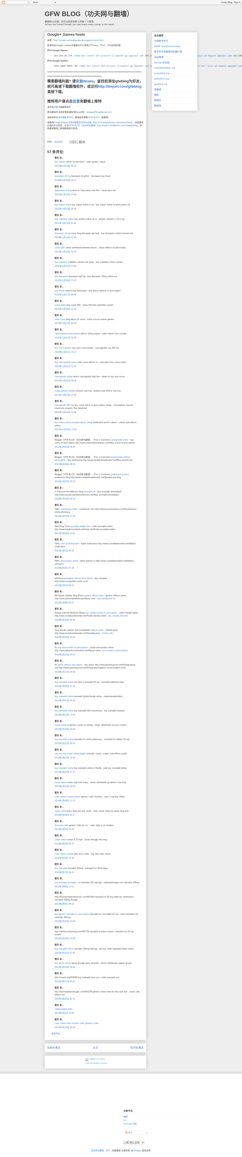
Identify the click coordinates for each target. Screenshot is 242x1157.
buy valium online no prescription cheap (73, 422)
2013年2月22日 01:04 (65, 700)
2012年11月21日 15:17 (65, 352)
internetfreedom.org (164, 67)
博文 (129, 1133)
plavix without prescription (70, 665)
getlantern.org (161, 78)
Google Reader (61, 122)
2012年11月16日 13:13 (65, 280)
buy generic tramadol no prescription (72, 914)
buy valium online (63, 204)
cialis (69, 1009)
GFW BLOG (93, 117)
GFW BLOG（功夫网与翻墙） (89, 13)
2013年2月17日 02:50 (65, 672)
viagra (57, 1009)
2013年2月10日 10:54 (65, 637)
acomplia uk (90, 491)
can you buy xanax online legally (70, 753)
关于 (108, 1150)
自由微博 (158, 57)
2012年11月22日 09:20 (65, 380)
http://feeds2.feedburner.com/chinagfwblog (117, 125)
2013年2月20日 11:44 (65, 686)
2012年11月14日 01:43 (65, 237)
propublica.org (161, 73)
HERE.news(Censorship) (167, 46)
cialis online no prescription (68, 796)
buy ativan (60, 290)
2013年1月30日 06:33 (65, 498)
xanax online (61, 725)
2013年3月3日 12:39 (64, 858)
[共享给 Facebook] (80, 142)
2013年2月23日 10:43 (65, 757)
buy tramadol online (64, 682)
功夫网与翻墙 (97, 1150)
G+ (124, 1120)
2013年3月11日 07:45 (65, 953)
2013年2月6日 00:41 (64, 585)
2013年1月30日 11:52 (65, 516)
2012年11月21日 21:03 (65, 366)
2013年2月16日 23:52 (65, 654)
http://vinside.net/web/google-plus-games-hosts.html (78, 40)
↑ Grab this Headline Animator (95, 1063)
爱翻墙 (157, 89)
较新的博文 (53, 1047)
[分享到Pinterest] (83, 142)
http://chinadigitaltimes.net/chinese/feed (113, 122)
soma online (60, 305)
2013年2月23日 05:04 (65, 729)
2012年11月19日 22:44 (65, 309)
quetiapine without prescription (78, 578)
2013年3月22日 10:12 (65, 998)
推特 (125, 1116)
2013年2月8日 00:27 (64, 602)
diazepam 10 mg (62, 176)
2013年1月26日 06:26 (65, 464)
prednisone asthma (120, 474)
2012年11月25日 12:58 (65, 429)
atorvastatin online (70, 561)
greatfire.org (160, 84)
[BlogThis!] (74, 142)
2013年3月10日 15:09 (65, 921)
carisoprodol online (63, 376)
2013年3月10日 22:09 (65, 938)
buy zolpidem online (64, 219)
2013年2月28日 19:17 (65, 815)
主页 (95, 1047)
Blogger (137, 1150)
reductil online (97, 630)
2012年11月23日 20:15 (65, 395)
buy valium (60, 161)
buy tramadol (61, 868)
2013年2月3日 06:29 (64, 550)
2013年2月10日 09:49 (65, 620)
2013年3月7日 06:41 (64, 872)
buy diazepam (61, 276)
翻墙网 (157, 105)
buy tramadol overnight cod (68, 882)
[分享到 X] (77, 142)
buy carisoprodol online (66, 362)
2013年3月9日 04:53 (64, 904)
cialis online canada (64, 854)
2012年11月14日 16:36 (65, 251)
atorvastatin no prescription (115, 650)
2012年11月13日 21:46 (65, 223)
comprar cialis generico (82, 1023)
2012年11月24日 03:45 (65, 412)
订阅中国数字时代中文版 (79, 122)
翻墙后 (157, 100)
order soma (60, 319)
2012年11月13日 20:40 (65, 194)
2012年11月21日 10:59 (65, 337)
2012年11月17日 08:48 (65, 294)
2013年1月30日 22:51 (65, 533)
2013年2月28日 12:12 (65, 800)
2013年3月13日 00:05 (65, 967)
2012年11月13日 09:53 (65, 166)
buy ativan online (63, 963)
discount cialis (61, 825)
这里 (76, 101)
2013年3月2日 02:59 (64, 829)
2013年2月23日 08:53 (65, 743)
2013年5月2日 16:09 (64, 1013)
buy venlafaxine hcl (106, 598)
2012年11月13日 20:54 (65, 209)
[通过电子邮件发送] (71, 142)
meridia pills (107, 633)
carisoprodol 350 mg (64, 405)
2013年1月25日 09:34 (65, 447)
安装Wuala (85, 81)
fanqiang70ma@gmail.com (99, 112)
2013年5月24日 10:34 (65, 1027)
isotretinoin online (69, 509)
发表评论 (55, 1033)
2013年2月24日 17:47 (65, 772)
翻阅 (156, 94)
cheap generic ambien (65, 391)
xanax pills (60, 247)
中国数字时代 (66, 117)
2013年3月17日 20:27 (65, 981)
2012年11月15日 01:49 (65, 266)
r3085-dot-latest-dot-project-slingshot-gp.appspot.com (108, 55)
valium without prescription (67, 333)
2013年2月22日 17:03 (65, 715)
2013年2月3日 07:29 (64, 568)
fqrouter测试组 (161, 62)
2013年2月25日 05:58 (65, 786)
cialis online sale (62, 1023)
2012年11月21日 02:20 (65, 323)
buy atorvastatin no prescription (73, 647)
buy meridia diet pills (118, 616)
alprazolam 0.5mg (63, 190)
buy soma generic (63, 348)
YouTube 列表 (130, 1124)
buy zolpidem (61, 262)
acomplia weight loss (80, 526)
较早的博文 (137, 1047)
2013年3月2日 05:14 (64, 843)
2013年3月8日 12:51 (64, 886)
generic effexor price (94, 595)
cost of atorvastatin (70, 543)
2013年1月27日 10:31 (65, 481)
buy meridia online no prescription (101, 613)
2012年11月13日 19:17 (65, 180)
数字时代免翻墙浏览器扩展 (168, 51)
